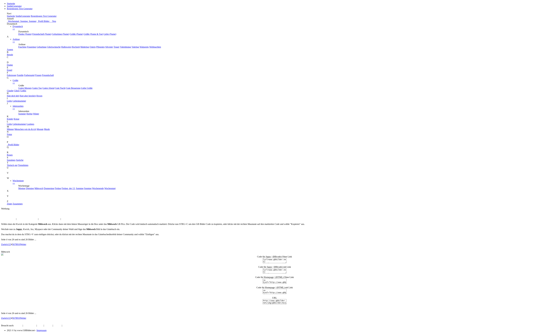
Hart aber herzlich (28, 96)
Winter (36, 114)
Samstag (79, 188)
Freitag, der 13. (68, 188)
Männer (10, 129)
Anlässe (16, 40)
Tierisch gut (12, 165)
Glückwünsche (54, 47)
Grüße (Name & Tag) (93, 34)
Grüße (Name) (76, 34)
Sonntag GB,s (67, 219)
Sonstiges (11, 160)
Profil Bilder (13, 144)
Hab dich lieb (13, 96)
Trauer (116, 47)
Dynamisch (18, 27)
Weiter (23, 244)
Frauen (38, 75)
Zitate (9, 204)
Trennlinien (23, 165)
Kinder (10, 119)
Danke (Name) (25, 34)
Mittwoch (38, 188)
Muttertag (84, 47)
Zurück (4, 244)
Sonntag (23, 21)
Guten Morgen (25, 88)
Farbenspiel (29, 75)
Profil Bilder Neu (46, 21)
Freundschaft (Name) (41, 34)
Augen (10, 49)
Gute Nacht (60, 88)
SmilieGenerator (14, 6)
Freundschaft (48, 75)
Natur (9, 134)
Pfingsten (100, 47)
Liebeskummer (19, 101)
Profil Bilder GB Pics (27, 219)
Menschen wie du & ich (25, 129)
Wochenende (98, 188)
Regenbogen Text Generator (19, 8)
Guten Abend (48, 88)
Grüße (15, 81)
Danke (10, 65)
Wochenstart (13, 21)
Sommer (32, 21)
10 (19, 244)
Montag (21, 188)
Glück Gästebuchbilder (49, 219)
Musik (47, 129)
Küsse (16, 119)
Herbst (29, 114)
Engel (9, 70)
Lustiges (30, 124)
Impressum (41, 330)
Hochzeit (76, 47)
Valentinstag (125, 47)
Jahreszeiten (18, 107)
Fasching (22, 47)
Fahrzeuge (11, 75)
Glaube (10, 90)
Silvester (109, 47)
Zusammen (18, 204)
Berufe (10, 54)
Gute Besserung (73, 88)
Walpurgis (144, 47)
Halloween (66, 47)
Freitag (58, 188)
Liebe (9, 101)
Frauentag (31, 47)
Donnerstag (49, 188)
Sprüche (19, 160)
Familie (20, 75)
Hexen (39, 96)
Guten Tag (37, 88)
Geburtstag (41, 47)
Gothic (23, 90)
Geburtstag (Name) (60, 34)
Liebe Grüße (87, 88)
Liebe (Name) (110, 34)
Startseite (11, 3)
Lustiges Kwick (8, 219)
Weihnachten (155, 47)
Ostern (93, 47)
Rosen (10, 155)
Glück (17, 90)
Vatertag (135, 47)
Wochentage (18, 181)
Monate (40, 129)
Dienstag (30, 188)
